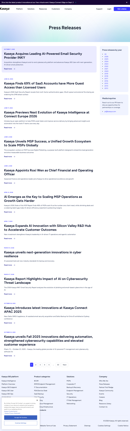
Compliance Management (43, 404)
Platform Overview (8, 384)
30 (58, 365)
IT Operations (71, 397)
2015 (106, 83)
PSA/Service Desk (40, 391)
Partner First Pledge (106, 387)
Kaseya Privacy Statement (12, 413)
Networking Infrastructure (43, 407)
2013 (106, 88)
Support (99, 9)
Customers (56, 9)
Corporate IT (71, 384)
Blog (100, 400)
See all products (40, 410)
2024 (106, 61)
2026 (106, 57)
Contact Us (103, 407)
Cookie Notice (123, 426)
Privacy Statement (70, 426)
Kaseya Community (106, 391)
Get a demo (122, 9)
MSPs (69, 381)
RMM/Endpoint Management (44, 384)
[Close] (37, 400)
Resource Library (105, 404)
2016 (106, 81)
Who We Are (103, 381)
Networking (71, 404)
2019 (106, 74)
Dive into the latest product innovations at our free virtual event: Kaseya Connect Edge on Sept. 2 (38, 2)
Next (64, 365)
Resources (43, 9)
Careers (102, 397)
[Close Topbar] (126, 2)
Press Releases (104, 384)
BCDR (36, 381)
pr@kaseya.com (110, 111)
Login (109, 9)
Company (68, 9)
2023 (106, 64)
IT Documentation (40, 387)
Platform (19, 9)
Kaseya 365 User (8, 391)
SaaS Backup (39, 394)
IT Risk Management (74, 400)
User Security (39, 397)
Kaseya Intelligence (9, 381)
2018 (106, 76)
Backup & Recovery (74, 387)
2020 (106, 71)
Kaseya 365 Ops (7, 394)
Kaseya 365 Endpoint (9, 387)
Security (70, 394)
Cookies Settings (104, 426)
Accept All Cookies (20, 417)
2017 (106, 79)
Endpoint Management (75, 391)
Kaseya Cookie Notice (10, 411)
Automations (6, 397)
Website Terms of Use (48, 426)
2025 (106, 59)
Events (101, 394)
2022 (106, 66)
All (105, 54)
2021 (106, 69)
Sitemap (87, 426)
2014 (106, 86)
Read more (8, 69)
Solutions (31, 9)
